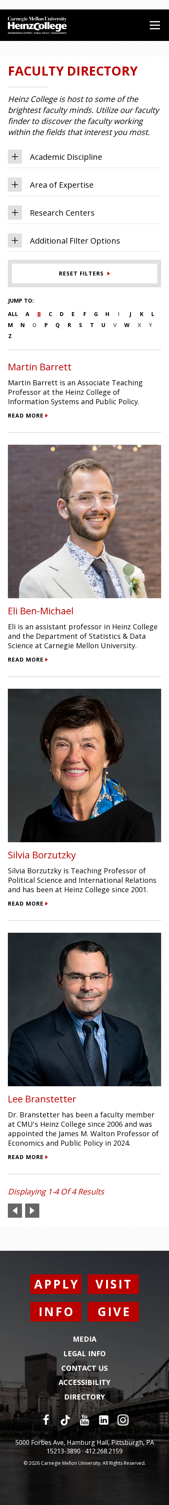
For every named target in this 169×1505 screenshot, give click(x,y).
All (13, 314)
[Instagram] (123, 1419)
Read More (26, 415)
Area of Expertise (62, 184)
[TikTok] (65, 1419)
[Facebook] (45, 1419)
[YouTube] (84, 1419)
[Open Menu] (155, 25)
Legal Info (84, 1354)
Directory (84, 1397)
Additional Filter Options (75, 240)
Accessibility (84, 1382)
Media (84, 1339)
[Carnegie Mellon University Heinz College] (37, 26)
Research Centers (62, 212)
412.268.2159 (104, 1451)
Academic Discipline (66, 157)
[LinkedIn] (103, 1419)
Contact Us (84, 1368)
